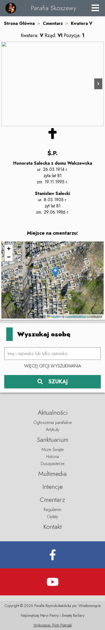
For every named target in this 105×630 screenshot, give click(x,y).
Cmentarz (53, 23)
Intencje (53, 486)
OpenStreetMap (75, 316)
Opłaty (52, 516)
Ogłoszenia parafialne (52, 422)
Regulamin (52, 509)
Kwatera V (81, 23)
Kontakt (52, 526)
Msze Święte (52, 449)
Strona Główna (19, 23)
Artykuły (52, 429)
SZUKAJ (58, 382)
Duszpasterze (53, 463)
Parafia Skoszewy (53, 8)
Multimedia (52, 473)
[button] (55, 272)
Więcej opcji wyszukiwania (52, 366)
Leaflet (55, 316)
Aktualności (53, 412)
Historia (52, 456)
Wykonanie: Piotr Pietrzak (52, 625)
